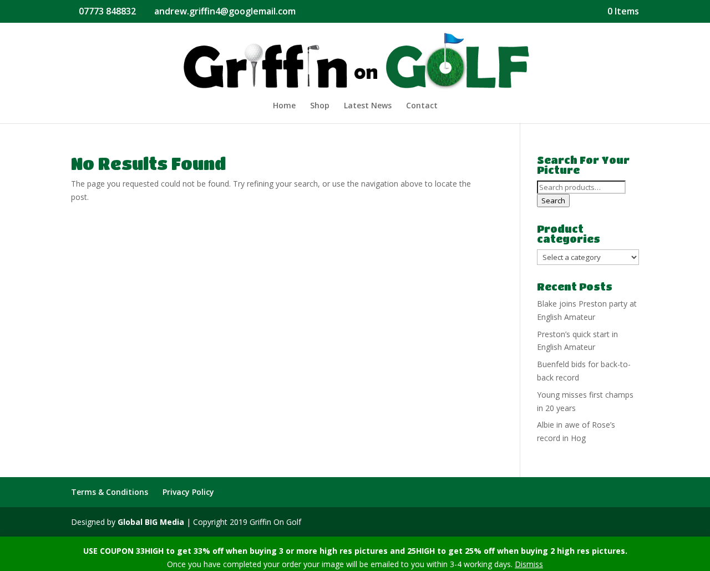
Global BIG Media (151, 522)
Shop (319, 106)
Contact (422, 106)
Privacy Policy (188, 492)
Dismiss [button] (529, 564)
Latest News (368, 106)
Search (553, 201)
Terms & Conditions (109, 492)
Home (284, 106)
